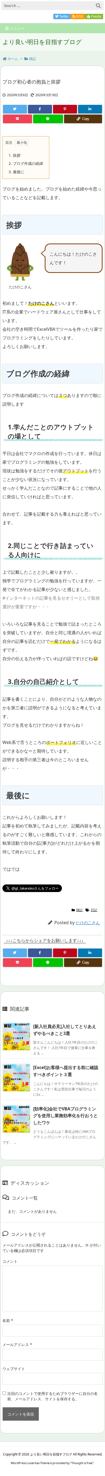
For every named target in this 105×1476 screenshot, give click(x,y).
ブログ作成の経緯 (26, 163)
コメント (10, 1261)
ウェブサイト (13, 1368)
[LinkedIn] (90, 109)
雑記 (32, 58)
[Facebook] (40, 109)
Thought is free (81, 1463)
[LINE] (48, 119)
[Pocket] (17, 119)
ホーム (13, 58)
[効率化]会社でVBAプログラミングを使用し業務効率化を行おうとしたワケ (65, 1116)
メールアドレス (17, 1344)
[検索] (98, 5)
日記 (94, 910)
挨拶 (14, 155)
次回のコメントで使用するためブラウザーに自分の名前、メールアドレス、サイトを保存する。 (52, 1396)
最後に (16, 171)
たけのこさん (88, 922)
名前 (7, 1320)
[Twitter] (15, 109)
